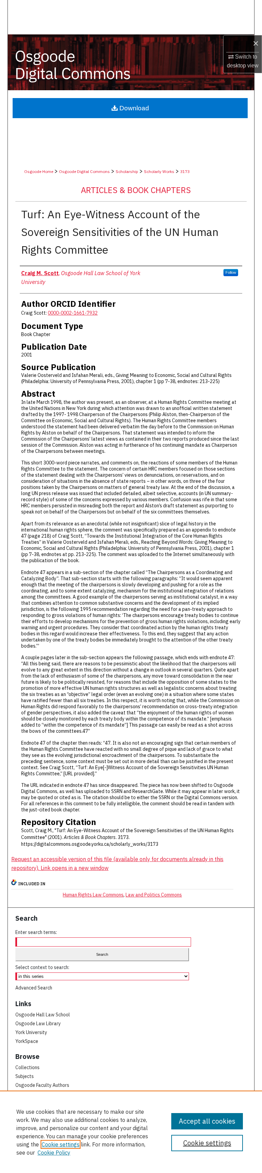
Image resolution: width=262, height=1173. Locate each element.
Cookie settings (60, 1144)
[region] (131, 1132)
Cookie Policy (54, 1152)
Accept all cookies (207, 1121)
